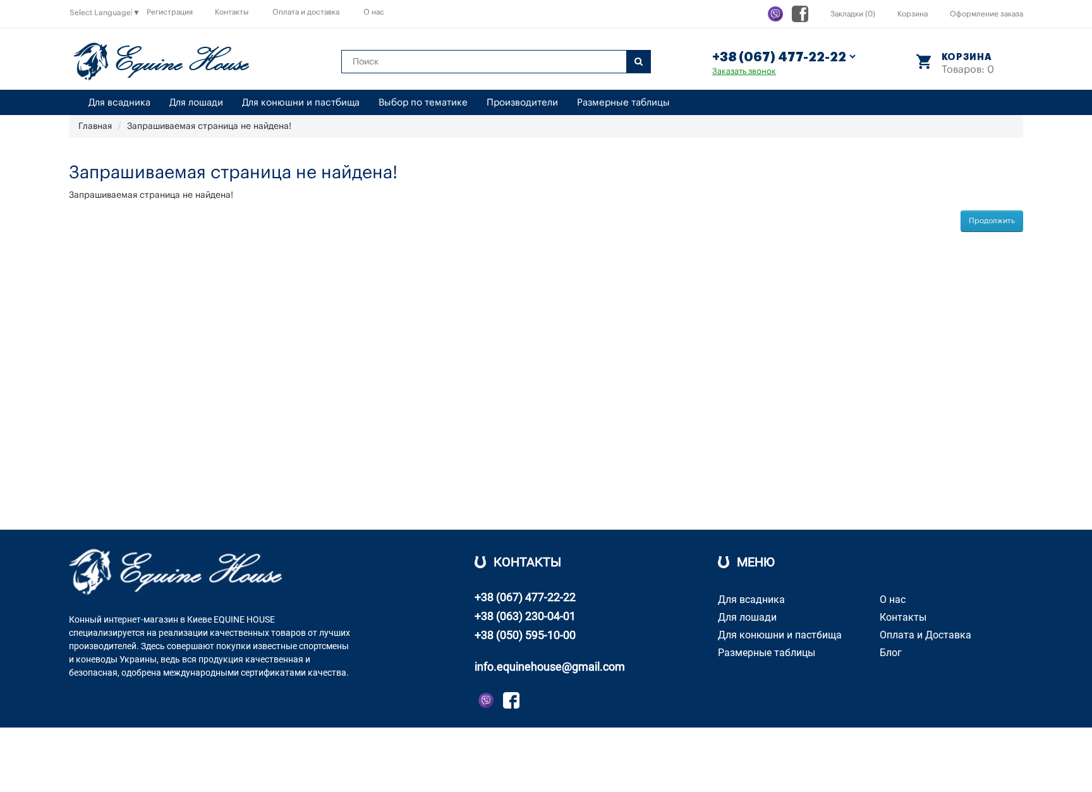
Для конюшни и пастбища (301, 102)
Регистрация (170, 12)
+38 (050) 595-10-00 (525, 635)
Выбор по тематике (423, 102)
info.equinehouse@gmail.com (550, 666)
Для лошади (196, 102)
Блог (891, 653)
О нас (373, 12)
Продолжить (992, 220)
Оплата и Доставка (925, 635)
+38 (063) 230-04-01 (525, 616)
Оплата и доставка (305, 12)
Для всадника (119, 102)
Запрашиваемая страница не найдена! (209, 126)
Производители (522, 102)
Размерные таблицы (623, 102)
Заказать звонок (744, 71)
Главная (95, 126)
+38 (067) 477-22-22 (525, 597)
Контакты (231, 12)
